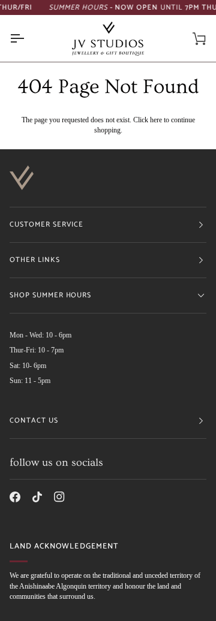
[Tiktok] (37, 497)
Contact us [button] (34, 420)
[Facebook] (15, 497)
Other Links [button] (35, 260)
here (156, 120)
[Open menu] (28, 38)
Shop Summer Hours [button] (50, 295)
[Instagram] (59, 497)
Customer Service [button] (46, 224)
